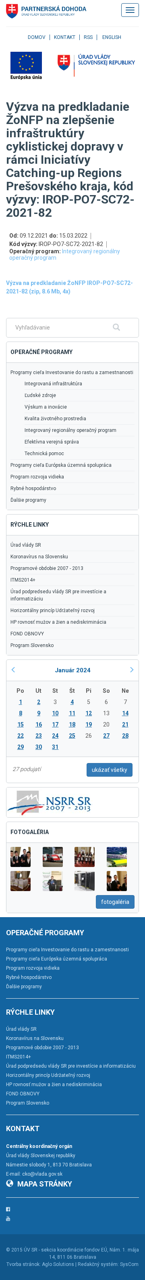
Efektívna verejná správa (52, 442)
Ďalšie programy (28, 500)
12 (88, 713)
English (111, 37)
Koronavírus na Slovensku (39, 557)
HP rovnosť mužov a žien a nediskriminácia (58, 622)
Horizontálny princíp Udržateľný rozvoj (52, 610)
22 (20, 736)
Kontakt (64, 37)
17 (55, 724)
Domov (37, 37)
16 (38, 724)
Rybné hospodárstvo (33, 488)
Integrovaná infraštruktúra (53, 384)
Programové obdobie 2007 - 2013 (46, 568)
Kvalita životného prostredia (55, 418)
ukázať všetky (109, 770)
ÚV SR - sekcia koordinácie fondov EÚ (65, 1250)
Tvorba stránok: (23, 1264)
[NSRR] (49, 802)
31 (55, 747)
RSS (88, 37)
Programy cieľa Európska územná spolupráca (61, 465)
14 (125, 713)
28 (125, 736)
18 (72, 724)
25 (72, 736)
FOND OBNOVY (27, 634)
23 (38, 736)
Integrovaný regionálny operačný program (64, 254)
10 (55, 713)
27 (106, 736)
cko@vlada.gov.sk (42, 1174)
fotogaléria (115, 902)
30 (38, 747)
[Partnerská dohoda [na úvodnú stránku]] (46, 11)
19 (88, 724)
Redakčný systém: (98, 1264)
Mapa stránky (44, 1184)
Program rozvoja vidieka (37, 477)
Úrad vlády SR (25, 545)
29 (20, 747)
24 (55, 736)
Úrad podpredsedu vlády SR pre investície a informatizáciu (58, 595)
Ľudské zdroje (40, 395)
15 (20, 724)
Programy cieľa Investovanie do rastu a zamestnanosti (71, 372)
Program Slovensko (32, 645)
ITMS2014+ (22, 580)
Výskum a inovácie (46, 407)
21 (125, 724)
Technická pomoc (44, 453)
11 (72, 713)
